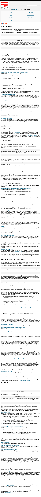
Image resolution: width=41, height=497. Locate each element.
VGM (35, 2)
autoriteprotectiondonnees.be (25, 380)
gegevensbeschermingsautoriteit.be (18, 256)
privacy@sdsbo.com (17, 132)
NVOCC (11, 15)
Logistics (11, 17)
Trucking (31, 12)
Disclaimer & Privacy (30, 2)
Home (11, 12)
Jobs (31, 1)
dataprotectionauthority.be (32, 135)
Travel (11, 20)
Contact (28, 1)
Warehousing (30, 17)
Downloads (34, 1)
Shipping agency (30, 15)
